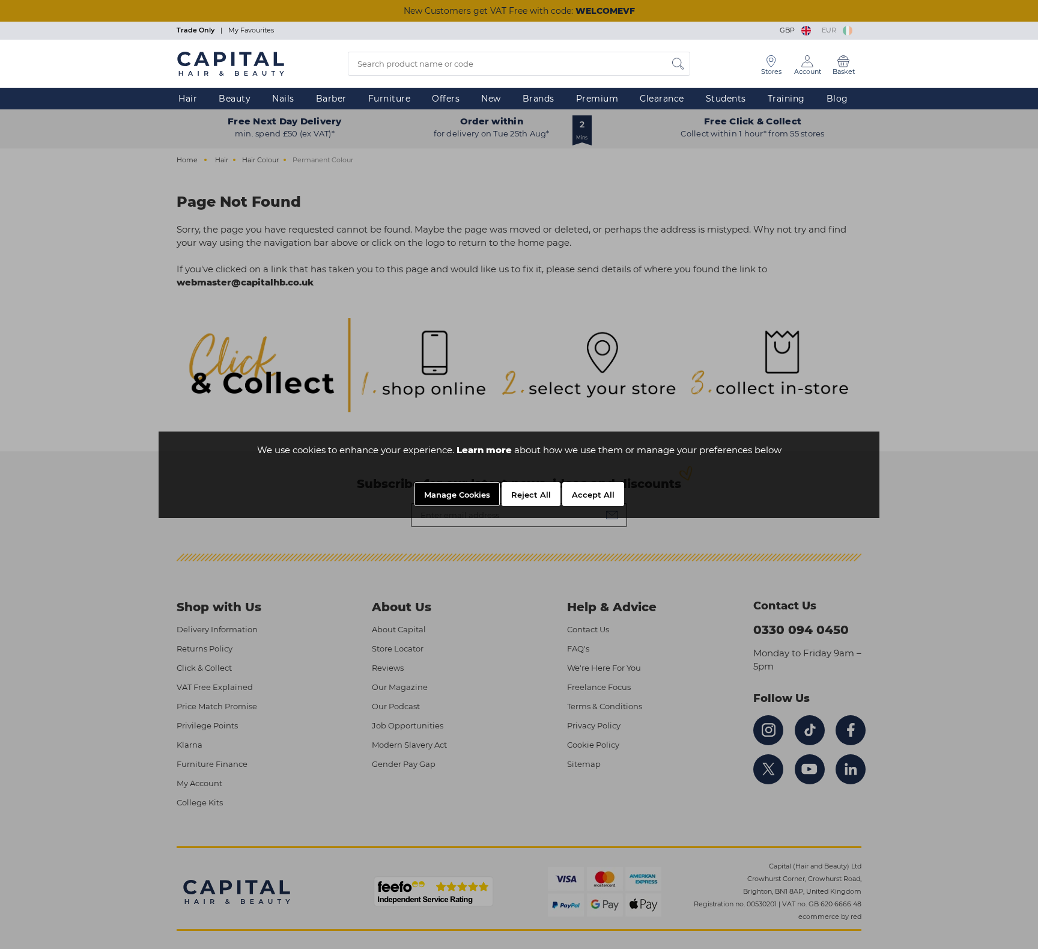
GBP (789, 30)
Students (726, 98)
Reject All (531, 494)
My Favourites (251, 30)
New (491, 98)
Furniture (389, 98)
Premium (597, 98)
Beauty (234, 98)
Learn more (484, 450)
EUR (831, 30)
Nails (283, 98)
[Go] (678, 63)
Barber (331, 98)
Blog (837, 98)
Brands (538, 98)
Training (786, 98)
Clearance (662, 98)
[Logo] (231, 63)
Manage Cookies (457, 494)
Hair (187, 98)
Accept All (593, 494)
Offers (446, 98)
